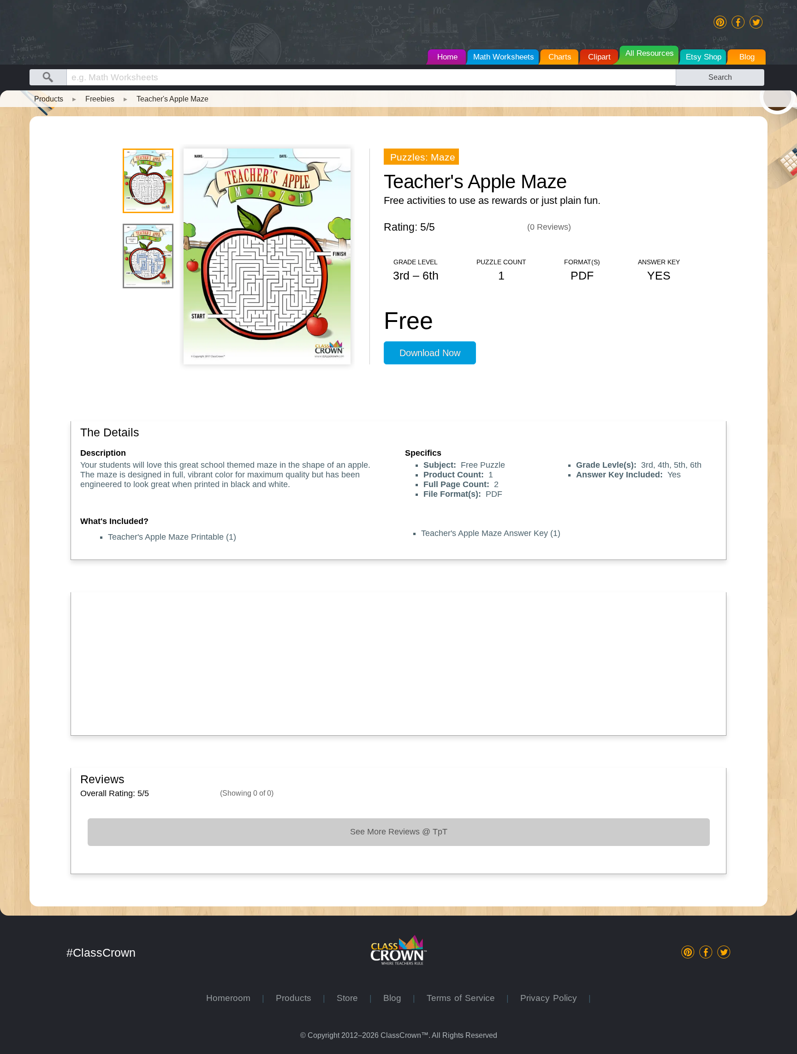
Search (720, 77)
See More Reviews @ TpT (398, 831)
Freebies (99, 99)
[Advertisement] (357, 661)
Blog (398, 998)
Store (353, 998)
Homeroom (234, 998)
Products (48, 99)
